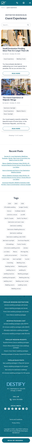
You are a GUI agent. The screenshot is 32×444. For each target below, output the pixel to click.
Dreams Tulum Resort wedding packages (16, 351)
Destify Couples (9, 218)
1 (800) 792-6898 (17, 399)
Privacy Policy (16, 423)
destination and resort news (16, 222)
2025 (16, 203)
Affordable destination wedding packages (16, 330)
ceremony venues (12, 214)
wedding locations (9, 274)
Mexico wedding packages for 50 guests (16, 366)
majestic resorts (21, 111)
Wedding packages (23, 274)
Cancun (9, 211)
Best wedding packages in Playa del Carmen (16, 363)
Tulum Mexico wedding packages (16, 315)
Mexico (15, 251)
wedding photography (9, 277)
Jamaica (25, 248)
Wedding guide (22, 266)
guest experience (9, 59)
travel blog (10, 262)
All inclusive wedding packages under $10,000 (16, 333)
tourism (27, 259)
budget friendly (23, 207)
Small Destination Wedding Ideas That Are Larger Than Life (16, 50)
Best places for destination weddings (16, 369)
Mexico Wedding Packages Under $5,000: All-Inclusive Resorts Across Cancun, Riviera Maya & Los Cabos (16, 165)
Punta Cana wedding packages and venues (16, 311)
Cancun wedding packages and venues (16, 308)
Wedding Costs (21, 262)
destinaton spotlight (10, 108)
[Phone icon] (17, 3)
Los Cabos (7, 251)
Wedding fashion (10, 266)
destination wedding (16, 225)
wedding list (22, 270)
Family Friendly (21, 244)
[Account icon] (24, 3)
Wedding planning (24, 277)
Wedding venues (16, 288)
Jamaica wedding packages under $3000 (16, 324)
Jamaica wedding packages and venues (16, 305)
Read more (20, 73)
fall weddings (10, 244)
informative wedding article (12, 248)
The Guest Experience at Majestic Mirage (13, 99)
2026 (22, 203)
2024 (9, 203)
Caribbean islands (20, 211)
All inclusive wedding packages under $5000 (16, 327)
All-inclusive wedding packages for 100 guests (16, 373)
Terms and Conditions (16, 419)
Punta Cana (24, 255)
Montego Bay (24, 251)
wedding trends (21, 59)
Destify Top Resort (22, 218)
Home (3, 7)
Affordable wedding (9, 207)
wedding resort (8, 281)
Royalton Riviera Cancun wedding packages (16, 342)
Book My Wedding (15, 440)
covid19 (23, 214)
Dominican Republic (23, 240)
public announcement (11, 255)
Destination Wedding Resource (16, 229)
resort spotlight (8, 114)
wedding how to (10, 270)
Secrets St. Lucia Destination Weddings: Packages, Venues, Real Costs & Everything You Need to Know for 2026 (16, 158)
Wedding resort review (22, 281)
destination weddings (16, 233)
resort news (5, 259)
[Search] (28, 25)
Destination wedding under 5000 (16, 237)
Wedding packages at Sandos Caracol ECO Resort (16, 354)
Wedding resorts (9, 285)
